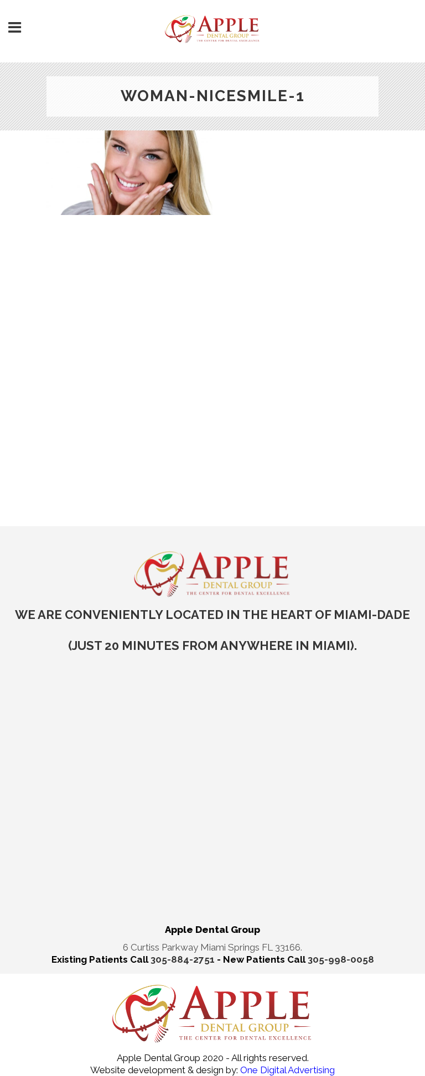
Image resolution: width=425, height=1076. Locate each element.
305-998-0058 (341, 959)
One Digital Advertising (286, 1069)
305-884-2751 (184, 959)
